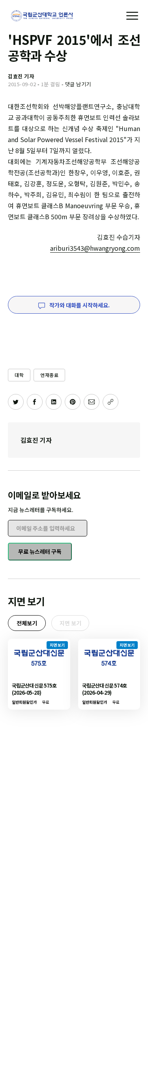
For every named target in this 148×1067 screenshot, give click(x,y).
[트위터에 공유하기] (16, 402)
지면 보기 (70, 623)
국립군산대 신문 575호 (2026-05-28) (34, 689)
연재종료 (49, 375)
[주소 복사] (110, 402)
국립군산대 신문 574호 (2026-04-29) (104, 689)
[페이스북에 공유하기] (35, 402)
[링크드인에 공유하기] (54, 402)
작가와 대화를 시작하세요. (79, 305)
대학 (19, 375)
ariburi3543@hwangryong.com (95, 248)
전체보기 (27, 623)
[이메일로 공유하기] (91, 402)
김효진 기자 (36, 440)
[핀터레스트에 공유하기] (73, 402)
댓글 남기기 (78, 84)
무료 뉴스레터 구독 (40, 551)
